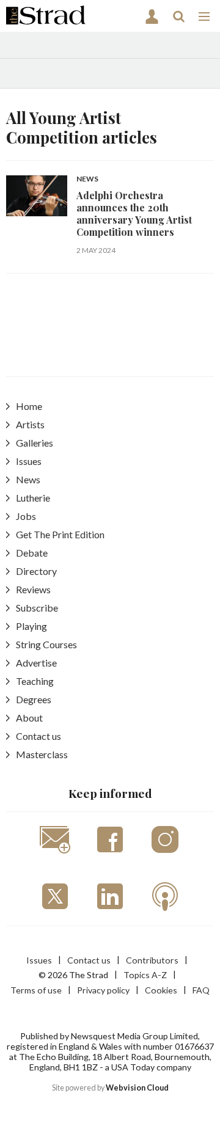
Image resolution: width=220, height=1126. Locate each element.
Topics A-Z (145, 975)
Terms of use (36, 990)
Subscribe (37, 607)
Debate (32, 552)
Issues (29, 461)
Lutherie (33, 497)
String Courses (46, 644)
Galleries (34, 442)
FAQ (201, 990)
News (87, 179)
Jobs (26, 516)
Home (29, 406)
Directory (36, 571)
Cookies (161, 990)
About (29, 717)
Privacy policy (103, 990)
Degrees (33, 699)
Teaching (35, 681)
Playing (31, 626)
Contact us (38, 736)
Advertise (36, 662)
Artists (30, 424)
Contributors (152, 960)
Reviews (33, 589)
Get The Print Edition (60, 534)
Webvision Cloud (137, 1087)
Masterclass (42, 754)
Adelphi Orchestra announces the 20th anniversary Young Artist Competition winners (134, 214)
